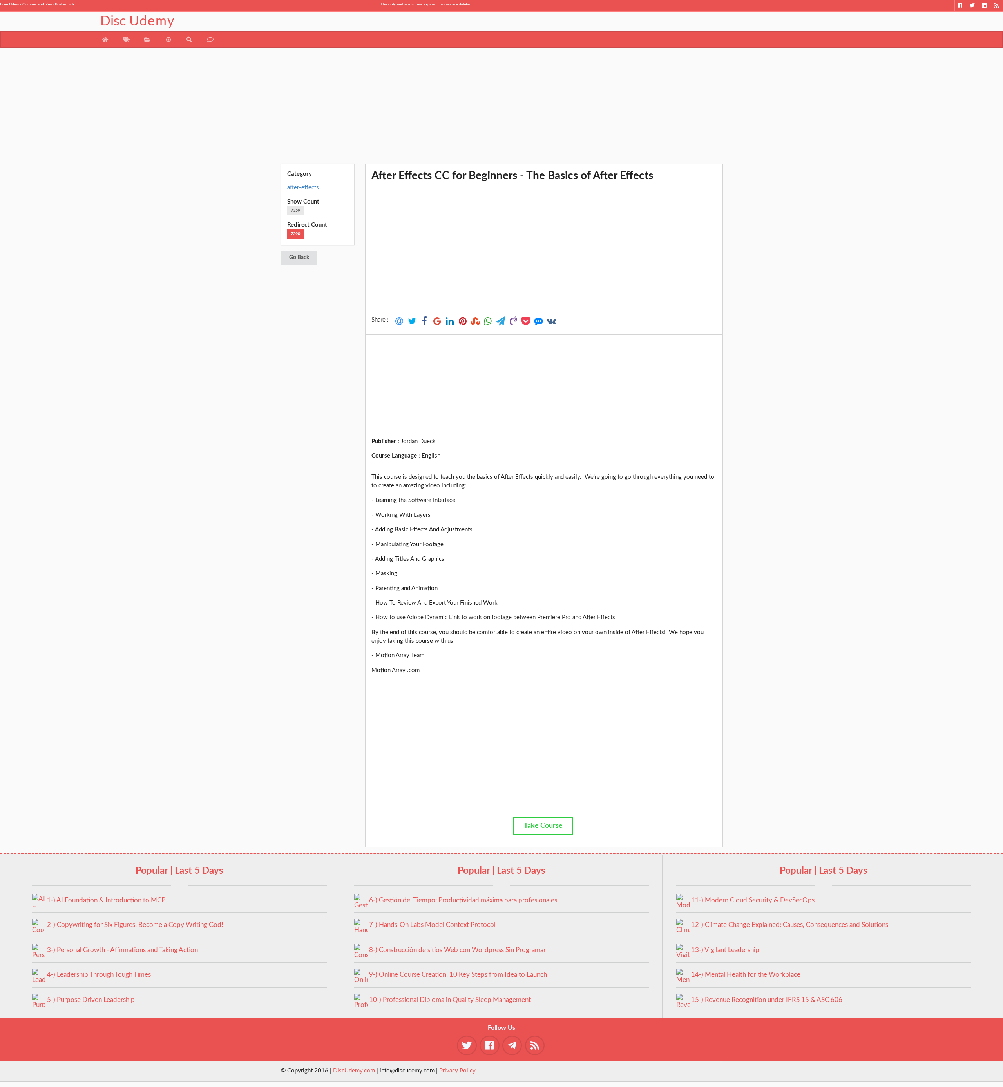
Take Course (543, 825)
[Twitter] (973, 5)
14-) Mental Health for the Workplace (745, 974)
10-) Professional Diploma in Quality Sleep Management (450, 999)
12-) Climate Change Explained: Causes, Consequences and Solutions (789, 925)
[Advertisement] (501, 109)
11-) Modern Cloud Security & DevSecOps (753, 900)
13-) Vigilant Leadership (725, 950)
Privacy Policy (457, 1071)
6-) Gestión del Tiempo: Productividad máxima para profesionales (463, 900)
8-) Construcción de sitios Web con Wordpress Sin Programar (457, 950)
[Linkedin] (985, 5)
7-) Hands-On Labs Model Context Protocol (432, 925)
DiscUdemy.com (354, 1071)
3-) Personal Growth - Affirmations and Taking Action (122, 950)
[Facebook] (960, 5)
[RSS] (997, 5)
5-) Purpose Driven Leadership (91, 999)
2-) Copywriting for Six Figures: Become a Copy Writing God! (135, 925)
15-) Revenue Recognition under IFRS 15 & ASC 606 (766, 999)
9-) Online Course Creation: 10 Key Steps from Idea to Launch (458, 974)
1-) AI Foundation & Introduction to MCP (106, 900)
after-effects (303, 188)
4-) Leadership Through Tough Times (99, 974)
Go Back (299, 257)
